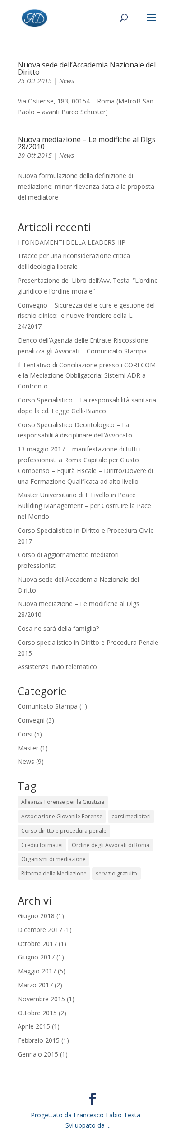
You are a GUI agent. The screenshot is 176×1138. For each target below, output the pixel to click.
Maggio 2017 (37, 971)
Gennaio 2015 (38, 1054)
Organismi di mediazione (53, 859)
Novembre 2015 (41, 999)
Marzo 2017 (35, 985)
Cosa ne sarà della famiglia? (58, 628)
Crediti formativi (42, 845)
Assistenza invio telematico (57, 666)
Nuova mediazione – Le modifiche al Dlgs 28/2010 (87, 143)
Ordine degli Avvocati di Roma (110, 845)
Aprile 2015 (34, 1026)
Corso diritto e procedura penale (64, 831)
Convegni (31, 720)
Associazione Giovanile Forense (61, 816)
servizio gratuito (116, 873)
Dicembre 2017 (40, 929)
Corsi (25, 734)
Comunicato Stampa (48, 706)
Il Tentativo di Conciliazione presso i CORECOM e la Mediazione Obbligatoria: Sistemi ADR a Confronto (87, 376)
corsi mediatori (131, 816)
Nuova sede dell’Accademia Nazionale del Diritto (87, 68)
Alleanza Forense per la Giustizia (62, 802)
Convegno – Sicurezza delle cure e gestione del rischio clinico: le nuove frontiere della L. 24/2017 (86, 316)
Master (28, 748)
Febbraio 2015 (39, 1040)
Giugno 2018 (36, 915)
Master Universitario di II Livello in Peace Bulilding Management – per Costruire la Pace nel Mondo (84, 506)
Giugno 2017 (36, 957)
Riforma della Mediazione (54, 873)
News (66, 80)
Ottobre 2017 (37, 943)
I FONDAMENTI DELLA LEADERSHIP (71, 242)
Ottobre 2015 (37, 1013)
